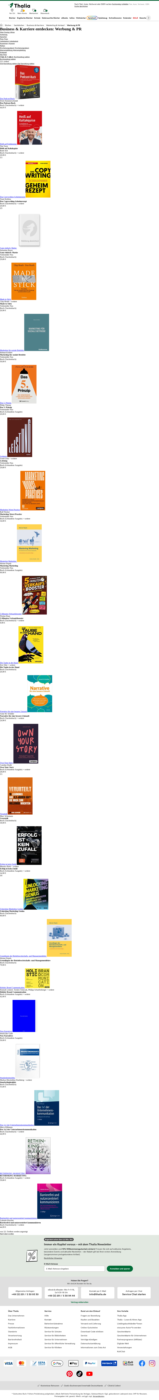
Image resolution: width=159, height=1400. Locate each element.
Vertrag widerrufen (79, 1302)
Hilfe (46, 1315)
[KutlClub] (128, 1363)
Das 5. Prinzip (6, 403)
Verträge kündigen (89, 1339)
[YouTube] (89, 1374)
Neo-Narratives (6, 1031)
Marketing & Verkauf (55, 25)
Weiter (148, 17)
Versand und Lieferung (91, 1323)
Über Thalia (13, 1311)
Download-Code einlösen (92, 1331)
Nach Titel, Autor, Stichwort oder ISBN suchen (93, 4)
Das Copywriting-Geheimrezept (13, 197)
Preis (2, 39)
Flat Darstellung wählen (26, 64)
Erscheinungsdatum (7, 48)
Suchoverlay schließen (120, 4)
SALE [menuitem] (135, 18)
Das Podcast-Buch (7, 99)
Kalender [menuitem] (127, 18)
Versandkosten (98, 1396)
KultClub (121, 1351)
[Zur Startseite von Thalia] (20, 5)
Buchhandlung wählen (22, 57)
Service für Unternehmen (55, 1339)
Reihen (2, 46)
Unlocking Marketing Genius (11, 909)
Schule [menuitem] (37, 18)
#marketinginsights (7, 1078)
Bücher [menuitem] (12, 18)
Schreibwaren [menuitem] (115, 18)
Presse (11, 1323)
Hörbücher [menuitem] (81, 18)
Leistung (3, 456)
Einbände (3, 53)
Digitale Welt (123, 1343)
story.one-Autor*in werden (129, 1327)
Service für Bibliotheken (55, 1335)
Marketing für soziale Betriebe (12, 350)
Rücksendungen (51, 1327)
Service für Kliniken (53, 1347)
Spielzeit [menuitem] (92, 18)
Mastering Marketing (8, 561)
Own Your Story (6, 763)
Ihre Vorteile (122, 1311)
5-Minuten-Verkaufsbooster (11, 614)
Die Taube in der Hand (9, 663)
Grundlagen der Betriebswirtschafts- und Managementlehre (23, 956)
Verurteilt (4, 814)
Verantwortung (15, 1335)
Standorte (12, 1331)
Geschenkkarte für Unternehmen (131, 1335)
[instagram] (152, 1363)
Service (47, 1311)
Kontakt (47, 1319)
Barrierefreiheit (15, 1339)
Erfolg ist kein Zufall (8, 864)
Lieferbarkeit (4, 41)
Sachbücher (19, 25)
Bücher (8, 25)
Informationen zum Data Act (93, 1347)
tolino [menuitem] (72, 18)
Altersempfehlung (6, 50)
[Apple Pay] (73, 1363)
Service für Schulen (53, 1331)
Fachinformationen (16, 1327)
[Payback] (109, 1363)
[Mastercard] (21, 1363)
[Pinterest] (69, 1374)
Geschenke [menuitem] (144, 18)
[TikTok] (79, 1374)
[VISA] (8, 1363)
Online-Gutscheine (89, 1327)
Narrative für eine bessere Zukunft (13, 711)
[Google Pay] (57, 1363)
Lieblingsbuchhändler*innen (129, 1323)
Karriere (11, 1319)
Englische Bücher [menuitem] (25, 18)
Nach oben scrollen (7, 1234)
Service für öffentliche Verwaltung (59, 1343)
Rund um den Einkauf (90, 1311)
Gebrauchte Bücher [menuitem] (51, 18)
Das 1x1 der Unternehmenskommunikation (17, 1125)
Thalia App (121, 1315)
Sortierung (3, 35)
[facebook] (142, 1363)
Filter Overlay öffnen (7, 32)
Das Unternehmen (16, 1315)
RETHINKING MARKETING (13, 1173)
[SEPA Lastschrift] (38, 1363)
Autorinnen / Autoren (7, 44)
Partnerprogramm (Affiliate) (129, 1339)
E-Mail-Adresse (51, 1263)
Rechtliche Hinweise (53, 1258)
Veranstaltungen (124, 1347)
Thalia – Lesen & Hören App (129, 1319)
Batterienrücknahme (53, 1323)
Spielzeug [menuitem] (102, 18)
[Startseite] (1, 25)
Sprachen (3, 37)
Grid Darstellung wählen (8, 64)
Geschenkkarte (124, 1331)
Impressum (13, 1343)
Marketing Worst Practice (10, 510)
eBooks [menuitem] (64, 18)
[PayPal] (90, 1363)
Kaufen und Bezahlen (90, 1319)
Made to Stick (5, 299)
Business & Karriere (35, 25)
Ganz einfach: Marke (8, 248)
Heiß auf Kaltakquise (8, 144)
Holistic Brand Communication (12, 988)
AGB (10, 1347)
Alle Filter (3, 55)
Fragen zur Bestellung (90, 1315)
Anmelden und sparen (120, 1268)
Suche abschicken (81, 6)
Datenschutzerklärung (90, 1343)
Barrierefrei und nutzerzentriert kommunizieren (18, 1218)
